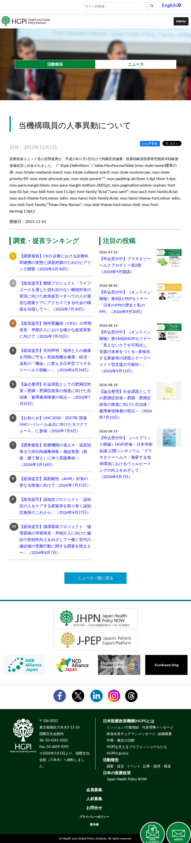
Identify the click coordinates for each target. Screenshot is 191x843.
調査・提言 (115, 766)
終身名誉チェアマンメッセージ (131, 734)
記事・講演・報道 (157, 766)
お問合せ (94, 808)
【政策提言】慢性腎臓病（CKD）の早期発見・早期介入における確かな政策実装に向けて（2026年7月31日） (55, 329)
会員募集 (94, 790)
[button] (181, 21)
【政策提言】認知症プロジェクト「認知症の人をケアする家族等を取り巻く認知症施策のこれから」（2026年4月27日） (55, 506)
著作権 (94, 824)
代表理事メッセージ (157, 727)
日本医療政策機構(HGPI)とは (128, 721)
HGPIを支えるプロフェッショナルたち (137, 747)
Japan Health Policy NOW (127, 779)
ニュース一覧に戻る (95, 578)
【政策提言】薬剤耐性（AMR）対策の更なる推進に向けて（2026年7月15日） (55, 482)
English (169, 5)
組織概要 (165, 734)
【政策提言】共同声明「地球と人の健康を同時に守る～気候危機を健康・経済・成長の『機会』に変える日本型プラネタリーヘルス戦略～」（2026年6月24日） (55, 360)
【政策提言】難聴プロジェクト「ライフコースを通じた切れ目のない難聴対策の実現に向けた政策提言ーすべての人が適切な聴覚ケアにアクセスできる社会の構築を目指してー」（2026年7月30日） (55, 296)
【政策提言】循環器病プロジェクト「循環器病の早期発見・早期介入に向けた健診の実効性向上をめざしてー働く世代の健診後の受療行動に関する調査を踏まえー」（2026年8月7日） (55, 540)
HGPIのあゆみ (118, 753)
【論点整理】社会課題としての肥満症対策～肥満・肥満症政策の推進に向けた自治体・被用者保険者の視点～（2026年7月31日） (55, 394)
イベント (134, 766)
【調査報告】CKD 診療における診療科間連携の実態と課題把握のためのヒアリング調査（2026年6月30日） (55, 262)
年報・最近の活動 (121, 740)
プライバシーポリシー (94, 816)
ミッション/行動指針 (123, 727)
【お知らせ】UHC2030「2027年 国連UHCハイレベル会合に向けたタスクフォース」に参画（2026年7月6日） (53, 424)
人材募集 (94, 799)
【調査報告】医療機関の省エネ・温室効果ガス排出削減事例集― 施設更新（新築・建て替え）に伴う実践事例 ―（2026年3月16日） (55, 455)
